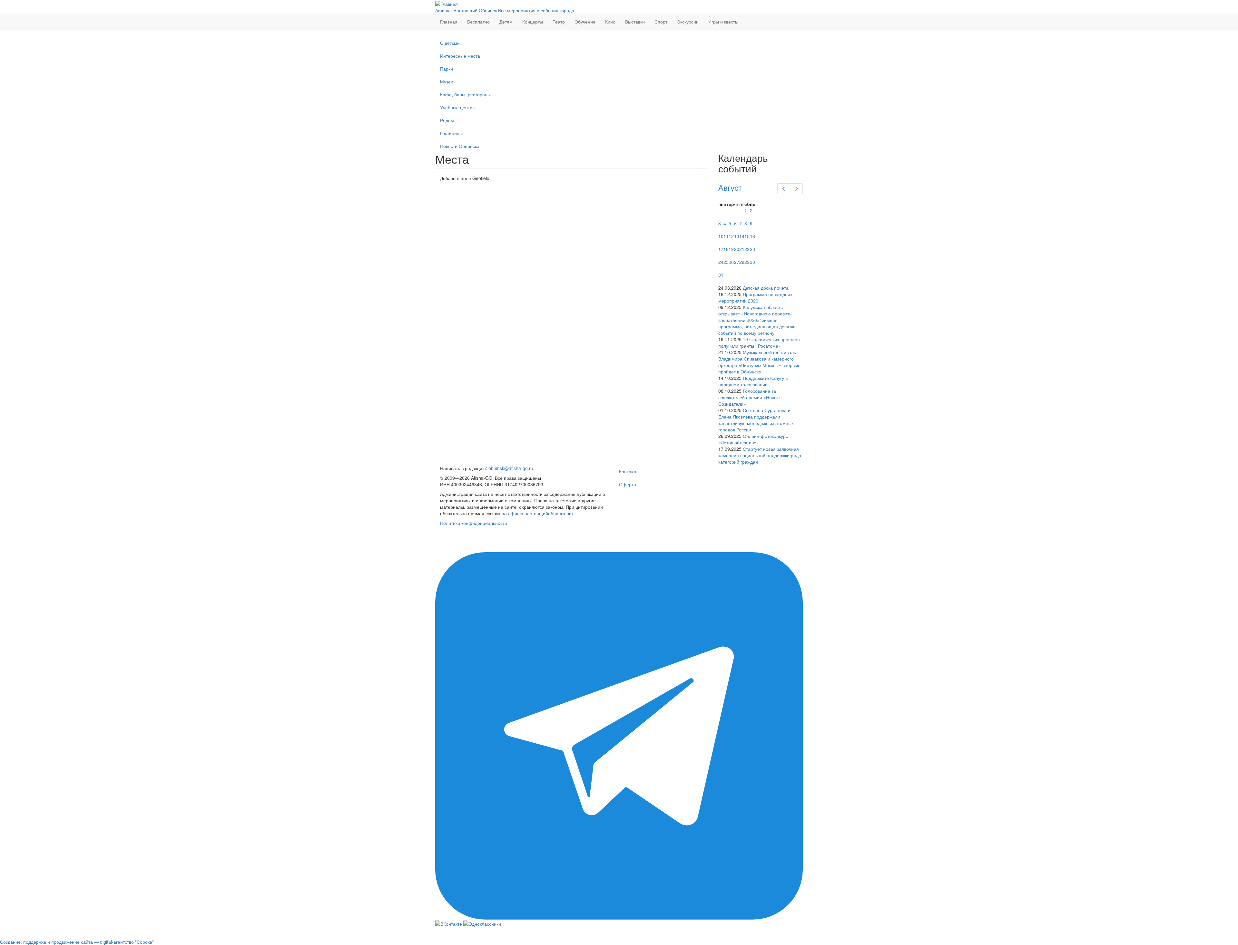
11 (726, 236)
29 (747, 262)
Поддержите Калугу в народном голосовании (753, 381)
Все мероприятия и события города (536, 10)
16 (752, 236)
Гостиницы (451, 133)
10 (720, 236)
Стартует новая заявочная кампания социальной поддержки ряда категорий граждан (759, 455)
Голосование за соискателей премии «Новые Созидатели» (749, 397)
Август (730, 187)
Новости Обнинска (459, 146)
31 (720, 275)
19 (731, 249)
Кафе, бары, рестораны (465, 94)
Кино (610, 21)
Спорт (660, 21)
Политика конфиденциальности (473, 523)
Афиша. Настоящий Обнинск (466, 10)
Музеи (446, 81)
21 (741, 249)
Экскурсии (688, 21)
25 (726, 262)
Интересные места (460, 56)
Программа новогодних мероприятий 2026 (755, 297)
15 (747, 236)
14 (741, 236)
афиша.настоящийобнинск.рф (540, 513)
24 (720, 262)
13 (736, 236)
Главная (448, 21)
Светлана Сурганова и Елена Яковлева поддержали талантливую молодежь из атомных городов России (756, 420)
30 (752, 262)
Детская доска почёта (766, 287)
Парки (446, 68)
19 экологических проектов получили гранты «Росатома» (759, 342)
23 (752, 249)
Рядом (447, 120)
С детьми (450, 43)
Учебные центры (458, 107)
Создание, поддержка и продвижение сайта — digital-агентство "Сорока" (77, 942)
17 (720, 249)
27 (736, 262)
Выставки (635, 21)
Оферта (627, 484)
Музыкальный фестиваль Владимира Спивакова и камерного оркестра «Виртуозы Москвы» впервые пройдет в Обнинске (759, 362)
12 (731, 236)
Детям (506, 21)
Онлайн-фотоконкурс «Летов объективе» (753, 439)
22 (747, 249)
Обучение (585, 21)
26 (731, 262)
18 (726, 249)
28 (741, 262)
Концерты (532, 21)
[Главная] (446, 3)
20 (736, 249)
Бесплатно (478, 21)
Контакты (628, 471)
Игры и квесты (723, 21)
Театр (559, 21)
